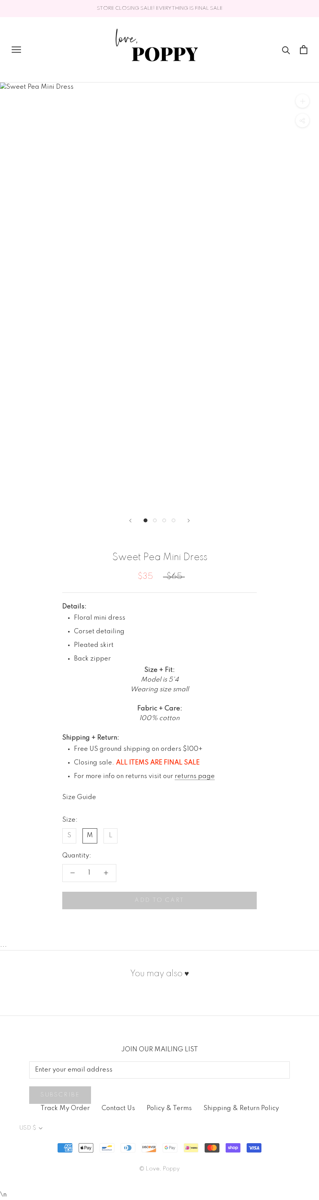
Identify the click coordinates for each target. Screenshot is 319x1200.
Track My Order (65, 1108)
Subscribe (60, 1095)
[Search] (286, 50)
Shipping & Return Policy (241, 1108)
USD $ (27, 1128)
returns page (195, 776)
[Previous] (130, 520)
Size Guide (79, 797)
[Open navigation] (16, 49)
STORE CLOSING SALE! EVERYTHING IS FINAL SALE (160, 8)
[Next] (189, 520)
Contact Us (118, 1108)
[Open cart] (303, 49)
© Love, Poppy (159, 1169)
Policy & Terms (169, 1108)
